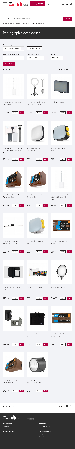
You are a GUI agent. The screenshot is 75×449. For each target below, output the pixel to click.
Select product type (33, 54)
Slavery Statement (43, 436)
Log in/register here (38, 4)
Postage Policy (6, 426)
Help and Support (7, 423)
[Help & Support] (70, 3)
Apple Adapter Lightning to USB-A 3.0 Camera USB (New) (60, 197)
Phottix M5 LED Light (58, 102)
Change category (8, 45)
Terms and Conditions (44, 426)
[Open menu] (5, 4)
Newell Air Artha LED (58, 287)
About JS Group (43, 434)
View (14, 112)
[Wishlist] (59, 3)
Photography (24, 23)
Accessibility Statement (45, 431)
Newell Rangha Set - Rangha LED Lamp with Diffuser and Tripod (12, 151)
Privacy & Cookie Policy (9, 434)
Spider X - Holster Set (10, 334)
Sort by (53, 54)
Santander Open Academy (9, 431)
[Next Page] (70, 69)
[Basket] (63, 3)
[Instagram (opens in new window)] (66, 3)
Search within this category (11, 54)
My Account (51, 3)
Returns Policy (42, 423)
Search (7, 18)
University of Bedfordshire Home (11, 23)
